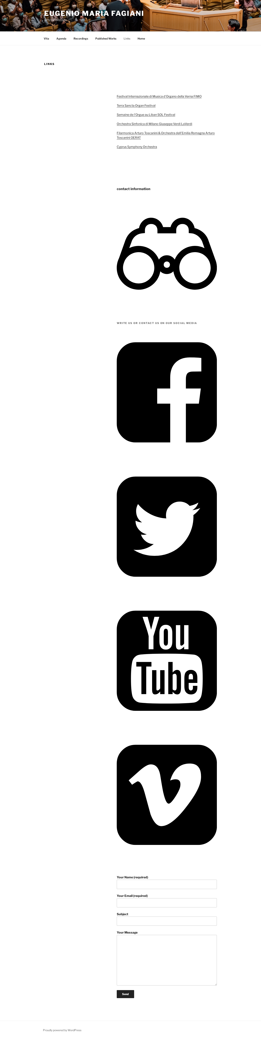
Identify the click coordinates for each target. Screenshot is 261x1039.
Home (141, 38)
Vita (46, 38)
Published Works (105, 38)
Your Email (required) (132, 896)
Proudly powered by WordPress (62, 1030)
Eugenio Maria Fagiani (94, 13)
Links (127, 38)
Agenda (61, 38)
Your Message (127, 932)
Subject (122, 914)
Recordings (81, 38)
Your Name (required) (132, 877)
